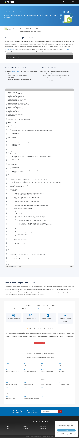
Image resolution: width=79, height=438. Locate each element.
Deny (71, 433)
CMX (60, 391)
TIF (59, 382)
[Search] (73, 2)
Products (30, 1)
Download (33, 31)
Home (7, 426)
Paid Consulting (9, 430)
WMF (25, 387)
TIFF (42, 382)
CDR (42, 391)
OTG (7, 396)
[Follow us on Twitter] (34, 422)
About (52, 1)
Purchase (36, 1)
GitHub (20, 266)
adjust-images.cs (9, 266)
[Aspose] (9, 1)
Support (41, 1)
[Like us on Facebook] (31, 422)
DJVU (60, 369)
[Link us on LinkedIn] (36, 422)
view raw (71, 266)
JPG (60, 363)
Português (66, 1)
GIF (59, 376)
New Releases (43, 426)
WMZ (42, 387)
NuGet (68, 49)
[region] (39, 178)
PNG (25, 382)
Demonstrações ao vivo (25, 31)
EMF (25, 376)
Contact (52, 436)
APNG (7, 363)
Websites (47, 1)
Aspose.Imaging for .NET (10, 49)
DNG (7, 376)
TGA (60, 387)
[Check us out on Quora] (42, 422)
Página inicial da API (24, 28)
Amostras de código (34, 28)
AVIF (42, 396)
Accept (66, 430)
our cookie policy (69, 427)
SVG (7, 391)
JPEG (7, 369)
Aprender (39, 31)
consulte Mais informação (39, 342)
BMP (25, 363)
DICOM (42, 369)
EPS (24, 391)
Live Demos (25, 428)
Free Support (43, 428)
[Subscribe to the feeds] (48, 422)
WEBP (7, 387)
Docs (7, 428)
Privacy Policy (44, 436)
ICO (42, 363)
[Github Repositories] (45, 422)
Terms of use (48, 436)
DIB (24, 369)
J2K (7, 382)
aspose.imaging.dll (15, 71)
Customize (62, 433)
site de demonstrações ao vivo (37, 308)
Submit (60, 411)
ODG (25, 396)
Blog (24, 430)
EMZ (42, 376)
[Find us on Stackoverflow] (39, 422)
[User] (70, 2)
